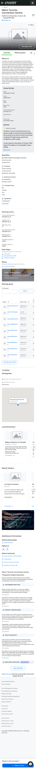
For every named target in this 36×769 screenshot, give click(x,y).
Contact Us (5, 708)
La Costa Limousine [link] (11, 484)
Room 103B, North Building (13, 324)
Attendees (5, 288)
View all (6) (5, 204)
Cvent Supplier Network (8, 681)
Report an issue (7, 674)
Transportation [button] (8, 497)
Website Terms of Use (8, 723)
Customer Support (7, 711)
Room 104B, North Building (13, 342)
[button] (15, 290)
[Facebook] (7, 549)
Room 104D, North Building (13, 354)
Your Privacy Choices (7, 714)
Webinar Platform (6, 701)
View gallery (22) (27, 46)
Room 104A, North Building (13, 336)
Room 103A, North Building (13, 319)
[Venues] (32, 3)
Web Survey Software (8, 699)
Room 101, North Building (13, 306)
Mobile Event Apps (7, 693)
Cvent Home (5, 706)
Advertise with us (6, 726)
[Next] (34, 53)
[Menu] (2, 2)
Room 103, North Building (13, 330)
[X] (3, 549)
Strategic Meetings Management (11, 696)
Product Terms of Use (8, 720)
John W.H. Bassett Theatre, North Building (13, 312)
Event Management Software (10, 688)
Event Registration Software (9, 691)
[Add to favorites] (33, 15)
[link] (15, 477)
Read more (6, 150)
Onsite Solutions (6, 684)
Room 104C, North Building (13, 348)
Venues (5, 7)
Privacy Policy (5, 718)
